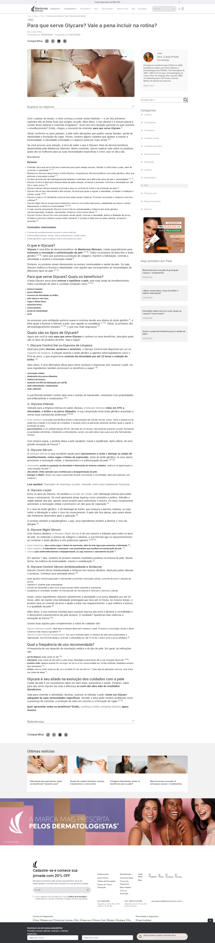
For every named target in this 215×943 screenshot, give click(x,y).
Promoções (84, 9)
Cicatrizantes (150, 122)
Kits (95, 9)
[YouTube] (178, 876)
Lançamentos (70, 9)
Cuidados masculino (153, 146)
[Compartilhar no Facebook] (53, 41)
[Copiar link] (47, 41)
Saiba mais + (149, 86)
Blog (133, 9)
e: (46, 635)
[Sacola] (182, 8)
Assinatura (142, 9)
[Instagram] (153, 876)
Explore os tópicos (40, 107)
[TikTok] (161, 876)
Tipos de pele (107, 9)
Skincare (148, 209)
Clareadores (149, 130)
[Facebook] (170, 876)
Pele (42, 16)
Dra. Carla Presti (34, 32)
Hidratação (149, 162)
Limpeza (148, 170)
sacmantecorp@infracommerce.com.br (166, 901)
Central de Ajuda (126, 878)
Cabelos (148, 115)
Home (29, 16)
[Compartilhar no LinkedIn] (59, 41)
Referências (35, 721)
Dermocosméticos (152, 154)
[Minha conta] (179, 8)
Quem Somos (103, 878)
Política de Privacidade (77, 897)
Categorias (54, 9)
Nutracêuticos (150, 178)
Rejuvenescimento (152, 201)
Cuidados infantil (151, 138)
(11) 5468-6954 (104, 901)
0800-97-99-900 (135, 901)
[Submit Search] (173, 8)
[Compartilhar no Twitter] (65, 41)
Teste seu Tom (123, 9)
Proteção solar (150, 193)
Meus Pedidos (125, 887)
